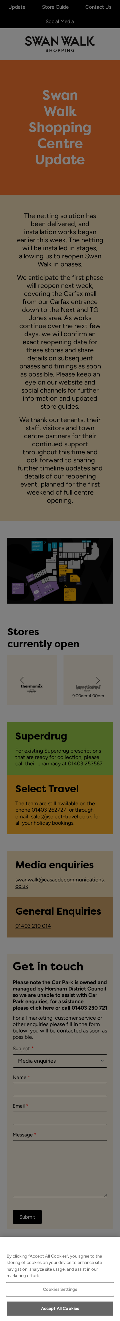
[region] (60, 1279)
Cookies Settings (60, 1289)
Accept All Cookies (60, 1308)
